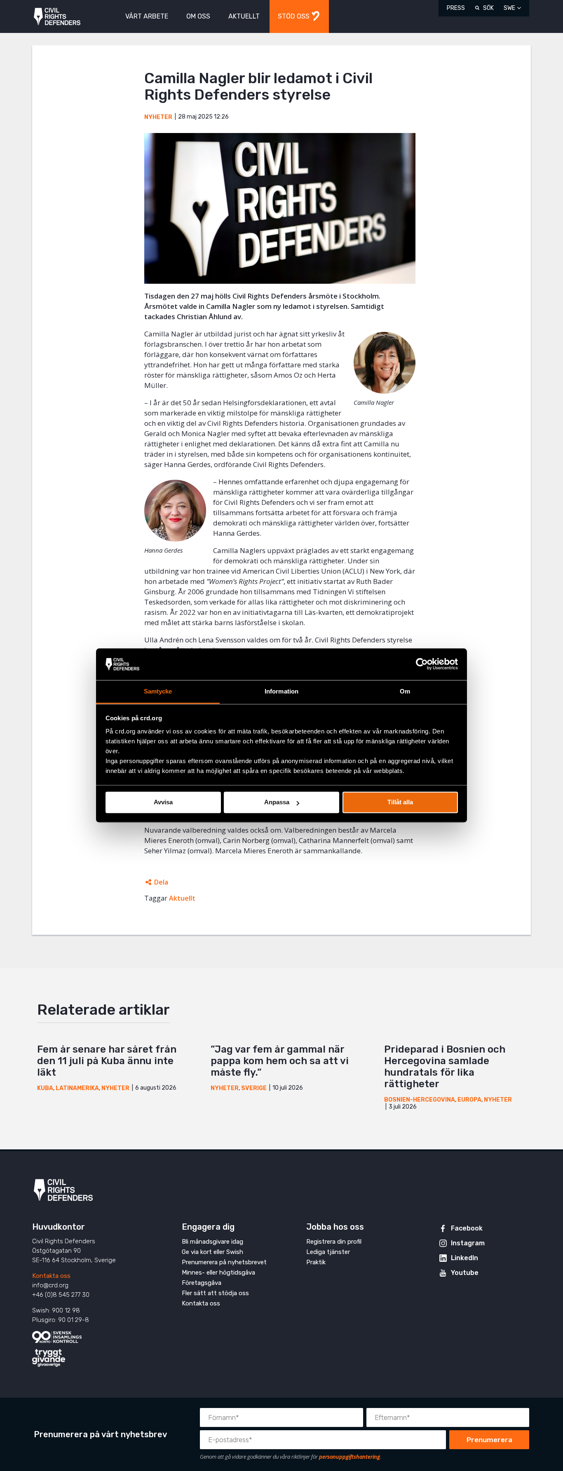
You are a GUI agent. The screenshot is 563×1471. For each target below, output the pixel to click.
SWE (509, 8)
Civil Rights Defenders (57, 16)
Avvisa (163, 802)
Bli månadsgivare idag (212, 1241)
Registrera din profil (333, 1241)
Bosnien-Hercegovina (419, 1099)
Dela (161, 882)
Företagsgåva (201, 1283)
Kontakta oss (51, 1276)
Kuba (45, 1088)
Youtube (465, 1273)
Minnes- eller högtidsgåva (218, 1272)
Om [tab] (405, 691)
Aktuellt (182, 898)
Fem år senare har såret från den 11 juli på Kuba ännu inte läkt (106, 1061)
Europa (469, 1099)
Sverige (254, 1088)
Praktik (316, 1262)
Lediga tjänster (328, 1252)
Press (456, 8)
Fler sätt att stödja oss (215, 1293)
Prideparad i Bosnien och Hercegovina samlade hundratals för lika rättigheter (444, 1067)
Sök (488, 8)
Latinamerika (77, 1088)
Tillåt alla (400, 802)
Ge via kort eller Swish (212, 1252)
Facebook (467, 1228)
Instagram (468, 1243)
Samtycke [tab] (158, 691)
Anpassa (276, 802)
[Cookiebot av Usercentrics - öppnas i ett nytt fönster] (422, 664)
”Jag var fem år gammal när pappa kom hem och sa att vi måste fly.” (280, 1061)
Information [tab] (281, 691)
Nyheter (158, 117)
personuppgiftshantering (349, 1456)
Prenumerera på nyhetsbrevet (224, 1262)
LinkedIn (464, 1258)
